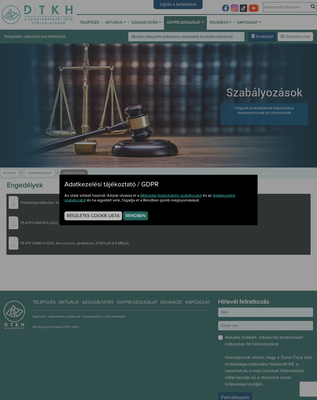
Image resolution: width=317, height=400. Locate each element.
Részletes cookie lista (93, 216)
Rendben (136, 216)
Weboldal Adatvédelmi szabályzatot (171, 196)
